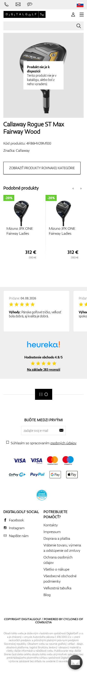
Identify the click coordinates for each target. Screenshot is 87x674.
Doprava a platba (57, 538)
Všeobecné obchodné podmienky (60, 578)
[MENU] (81, 14)
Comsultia (43, 622)
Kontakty (51, 524)
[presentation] (73, 188)
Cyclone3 (70, 619)
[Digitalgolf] (43, 394)
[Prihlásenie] (73, 14)
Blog (47, 594)
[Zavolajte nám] (6, 4)
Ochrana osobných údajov (58, 560)
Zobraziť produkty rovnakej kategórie (42, 168)
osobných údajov (63, 442)
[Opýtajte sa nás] (30, 4)
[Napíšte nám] (18, 4)
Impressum (52, 531)
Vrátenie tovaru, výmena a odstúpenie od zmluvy (62, 548)
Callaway (23, 150)
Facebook (16, 520)
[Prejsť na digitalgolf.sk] (80, 4)
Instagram (17, 527)
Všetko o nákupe (56, 569)
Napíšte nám (19, 535)
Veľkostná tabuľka (57, 588)
